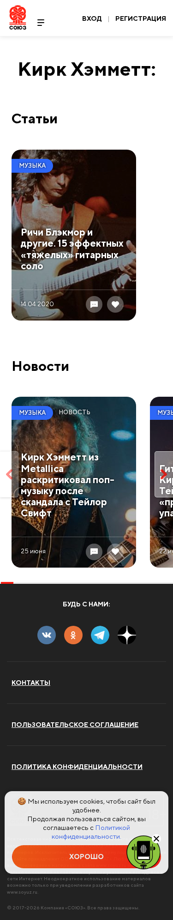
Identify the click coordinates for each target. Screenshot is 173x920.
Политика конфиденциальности (77, 766)
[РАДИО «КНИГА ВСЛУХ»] (143, 851)
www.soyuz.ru (22, 892)
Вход (92, 18)
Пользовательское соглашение (75, 724)
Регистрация (140, 18)
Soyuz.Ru (18, 17)
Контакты (31, 682)
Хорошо (86, 856)
